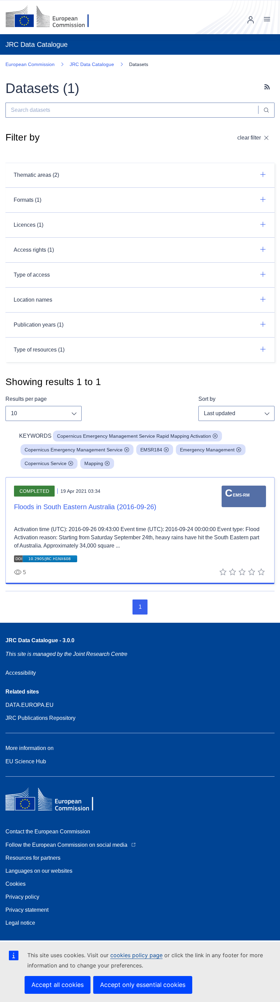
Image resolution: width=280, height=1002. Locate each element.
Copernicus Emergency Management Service (74, 449)
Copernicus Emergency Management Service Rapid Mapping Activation (134, 436)
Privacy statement (26, 910)
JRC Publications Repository (40, 718)
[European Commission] (52, 17)
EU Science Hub (25, 761)
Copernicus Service (46, 463)
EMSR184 (151, 449)
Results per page (26, 399)
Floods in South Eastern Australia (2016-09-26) (85, 507)
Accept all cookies (57, 984)
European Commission (30, 64)
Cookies (15, 884)
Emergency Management (207, 449)
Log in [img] (250, 19)
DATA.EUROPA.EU (29, 705)
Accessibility (20, 673)
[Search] (266, 110)
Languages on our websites (38, 871)
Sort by (206, 399)
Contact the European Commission (47, 831)
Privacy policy (22, 897)
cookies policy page (136, 955)
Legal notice (20, 923)
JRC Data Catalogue (92, 64)
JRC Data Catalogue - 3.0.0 (39, 640)
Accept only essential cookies (142, 984)
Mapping (93, 463)
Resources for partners (32, 858)
